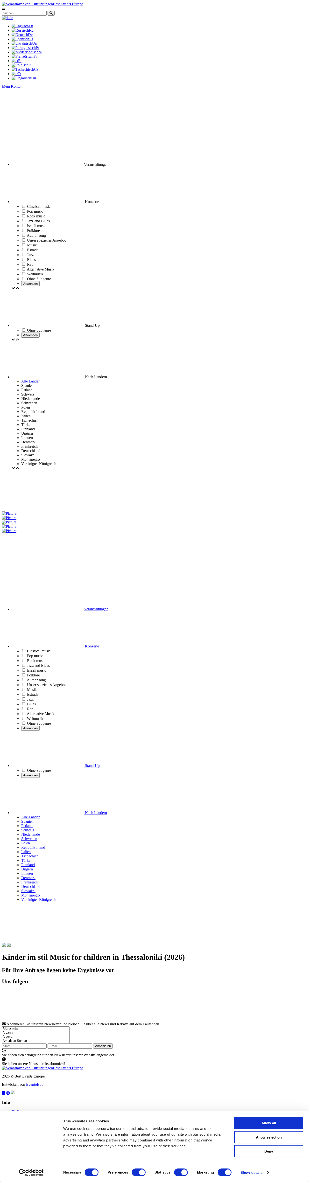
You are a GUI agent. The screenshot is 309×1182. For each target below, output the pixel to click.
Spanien (27, 821)
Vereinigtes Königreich (38, 899)
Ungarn (27, 869)
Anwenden (30, 283)
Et (19, 61)
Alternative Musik (40, 714)
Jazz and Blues (38, 665)
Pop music (35, 656)
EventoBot (34, 1084)
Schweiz (27, 830)
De (30, 35)
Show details (251, 1172)
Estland (27, 826)
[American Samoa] (35, 1041)
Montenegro (30, 895)
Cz (36, 69)
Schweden (29, 839)
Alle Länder (30, 381)
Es (31, 39)
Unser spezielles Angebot (46, 685)
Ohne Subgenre (39, 723)
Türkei (26, 860)
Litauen (27, 873)
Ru (31, 30)
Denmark (28, 878)
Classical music (38, 651)
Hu (33, 78)
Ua (34, 43)
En (31, 26)
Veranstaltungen (96, 609)
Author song (36, 680)
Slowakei (28, 891)
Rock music (36, 661)
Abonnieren (103, 1046)
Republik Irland (33, 847)
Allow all (268, 1123)
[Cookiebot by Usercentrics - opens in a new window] (31, 1172)
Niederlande (30, 834)
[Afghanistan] (35, 1029)
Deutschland (30, 886)
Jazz (30, 699)
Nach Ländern (95, 813)
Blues (31, 704)
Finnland (28, 865)
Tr (19, 74)
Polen (25, 843)
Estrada (32, 694)
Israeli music (36, 670)
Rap (30, 709)
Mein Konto (11, 86)
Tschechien (29, 856)
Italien (26, 852)
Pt (37, 48)
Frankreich (29, 882)
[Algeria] (35, 1037)
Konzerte (91, 646)
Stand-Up (92, 766)
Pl (30, 65)
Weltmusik (35, 718)
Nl (40, 52)
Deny (268, 1151)
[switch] (139, 1172)
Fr (35, 56)
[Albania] (35, 1033)
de (11, 18)
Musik (32, 690)
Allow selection (269, 1137)
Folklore (33, 675)
